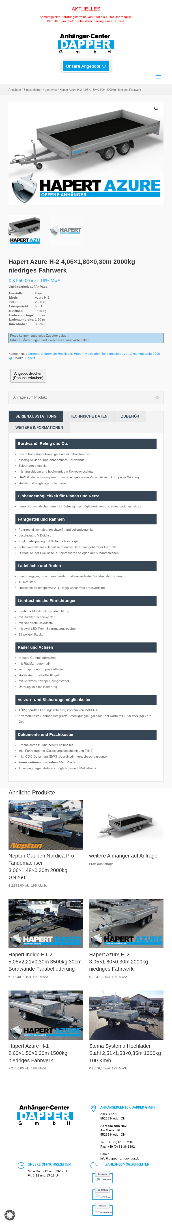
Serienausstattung (35, 416)
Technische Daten (89, 416)
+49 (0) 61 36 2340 (120, 1142)
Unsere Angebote (83, 66)
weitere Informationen (39, 427)
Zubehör (130, 416)
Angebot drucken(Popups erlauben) (28, 375)
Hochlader (92, 353)
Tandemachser (111, 353)
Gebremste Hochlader (56, 353)
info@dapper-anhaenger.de (120, 1158)
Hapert (79, 353)
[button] (156, 109)
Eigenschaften (33, 89)
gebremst (51, 89)
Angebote (15, 89)
